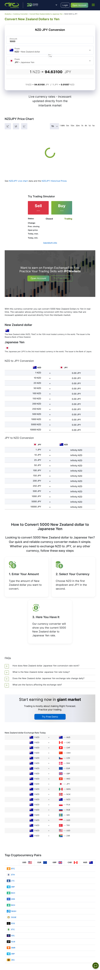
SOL (13, 935)
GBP (68, 773)
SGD (68, 820)
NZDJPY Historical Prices (54, 181)
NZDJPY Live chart (18, 181)
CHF (68, 748)
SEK (68, 815)
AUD (68, 737)
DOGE (13, 917)
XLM (13, 941)
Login (65, 5)
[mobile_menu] (93, 5)
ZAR (68, 836)
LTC (13, 881)
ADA (13, 899)
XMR (13, 948)
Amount (13, 38)
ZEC (13, 960)
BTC (13, 868)
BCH (13, 893)
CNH (68, 753)
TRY (68, 825)
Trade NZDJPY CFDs (50, 243)
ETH (13, 875)
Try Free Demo (62, 278)
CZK (68, 758)
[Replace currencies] (50, 55)
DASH (13, 911)
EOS (13, 923)
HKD (68, 779)
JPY (68, 784)
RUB (68, 810)
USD (68, 830)
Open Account (79, 5)
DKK (68, 763)
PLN (68, 804)
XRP (13, 887)
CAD (68, 742)
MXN (68, 789)
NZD (68, 799)
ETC (13, 929)
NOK (68, 794)
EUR (68, 768)
